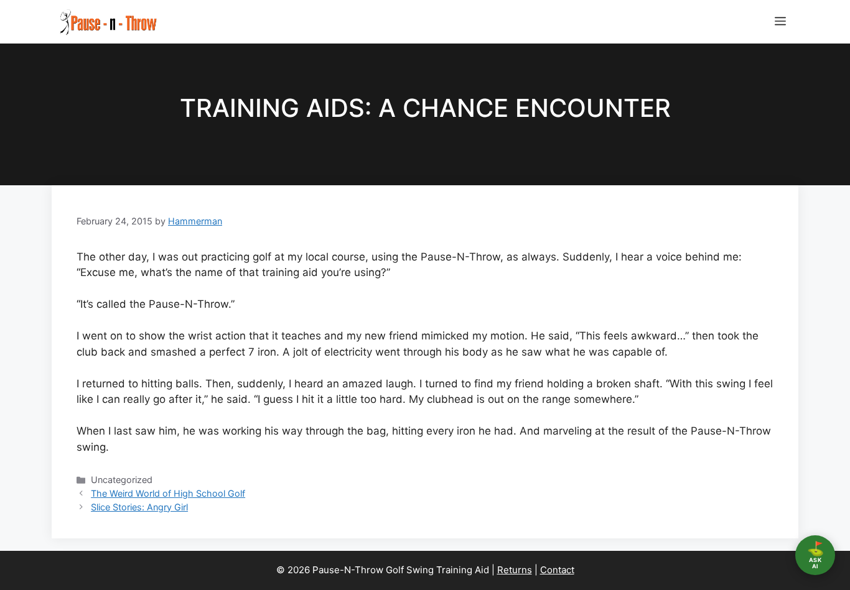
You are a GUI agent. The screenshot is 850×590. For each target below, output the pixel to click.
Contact (557, 570)
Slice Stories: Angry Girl (139, 507)
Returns (514, 570)
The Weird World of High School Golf (168, 493)
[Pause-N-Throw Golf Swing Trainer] (108, 22)
